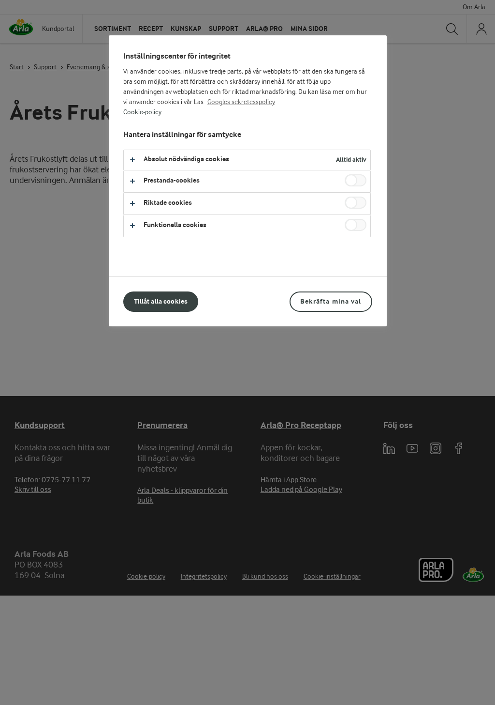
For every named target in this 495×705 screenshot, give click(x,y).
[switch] (355, 180)
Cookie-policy (142, 112)
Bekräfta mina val (330, 301)
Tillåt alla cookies (161, 301)
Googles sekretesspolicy (241, 102)
